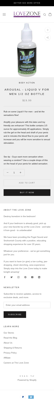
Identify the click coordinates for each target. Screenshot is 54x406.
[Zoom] (47, 30)
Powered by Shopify (27, 380)
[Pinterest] (25, 277)
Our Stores (9, 333)
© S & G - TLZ (27, 376)
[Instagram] (18, 277)
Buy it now (27, 192)
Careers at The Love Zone (16, 362)
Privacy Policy (10, 353)
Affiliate (7, 357)
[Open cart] (50, 14)
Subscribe (15, 315)
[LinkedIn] (39, 277)
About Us (8, 343)
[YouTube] (32, 277)
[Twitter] (11, 277)
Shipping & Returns (13, 348)
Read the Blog (10, 338)
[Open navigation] (4, 14)
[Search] (44, 14)
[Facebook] (5, 277)
